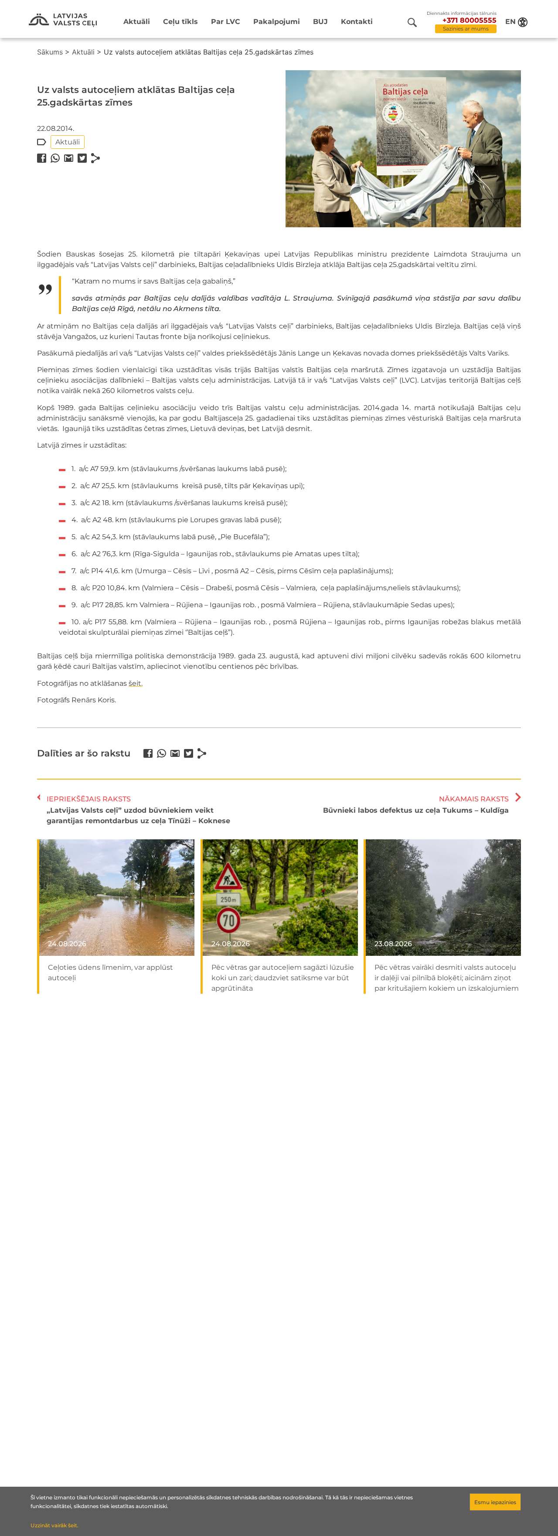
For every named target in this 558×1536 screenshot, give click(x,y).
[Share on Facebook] (41, 158)
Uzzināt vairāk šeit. (54, 1525)
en (510, 21)
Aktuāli (136, 21)
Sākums (50, 52)
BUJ (320, 21)
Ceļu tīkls (180, 21)
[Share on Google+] (68, 158)
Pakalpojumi (276, 21)
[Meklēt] (412, 22)
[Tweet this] (82, 158)
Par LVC (225, 21)
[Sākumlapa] (63, 20)
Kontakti (357, 21)
